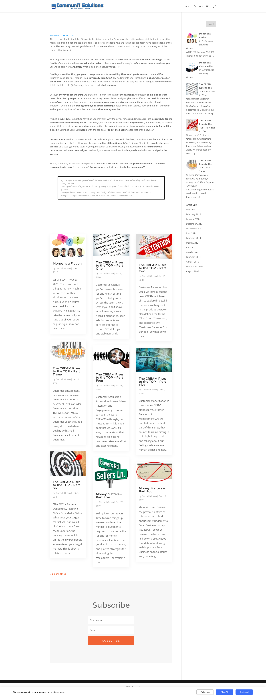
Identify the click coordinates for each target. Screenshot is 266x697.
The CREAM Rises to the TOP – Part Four (109, 377)
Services (198, 6)
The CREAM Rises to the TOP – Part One (109, 265)
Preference (205, 692)
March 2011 (192, 252)
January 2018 (193, 219)
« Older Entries (58, 573)
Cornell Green (63, 268)
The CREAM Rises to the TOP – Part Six (66, 485)
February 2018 (193, 214)
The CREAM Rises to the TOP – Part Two (152, 268)
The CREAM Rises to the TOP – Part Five (152, 382)
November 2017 (194, 228)
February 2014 (193, 237)
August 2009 (192, 271)
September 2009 (194, 266)
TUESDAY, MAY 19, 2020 (62, 35)
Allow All (224, 692)
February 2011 (193, 256)
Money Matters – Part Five (109, 495)
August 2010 (192, 261)
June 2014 (191, 233)
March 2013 (192, 242)
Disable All (244, 692)
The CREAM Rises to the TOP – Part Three (66, 371)
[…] (213, 55)
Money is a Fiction (67, 263)
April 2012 (191, 247)
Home (187, 6)
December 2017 (194, 223)
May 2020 (191, 209)
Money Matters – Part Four (152, 489)
